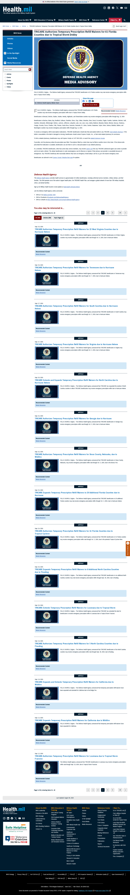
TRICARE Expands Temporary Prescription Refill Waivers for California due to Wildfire (72, 720)
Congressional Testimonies (101, 816)
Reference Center (98, 20)
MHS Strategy (40, 816)
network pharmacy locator (97, 138)
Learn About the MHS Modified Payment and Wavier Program (119, 824)
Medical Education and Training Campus (57, 836)
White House (71, 878)
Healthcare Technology (73, 846)
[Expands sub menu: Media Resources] (5, 63)
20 (120, 213)
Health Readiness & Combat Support (72, 840)
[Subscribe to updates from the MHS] (126, 8)
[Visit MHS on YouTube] (121, 8)
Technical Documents (104, 847)
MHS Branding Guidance (42, 826)
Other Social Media (91, 105)
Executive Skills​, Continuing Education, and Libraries (57, 830)
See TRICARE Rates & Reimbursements (119, 837)
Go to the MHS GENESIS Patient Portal (120, 819)
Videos (10, 48)
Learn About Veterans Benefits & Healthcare (119, 830)
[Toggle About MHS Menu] (30, 20)
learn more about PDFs (102, 891)
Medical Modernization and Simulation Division (57, 841)
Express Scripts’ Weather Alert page (63, 158)
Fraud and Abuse (47, 874)
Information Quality (101, 874)
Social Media (12, 58)
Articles (10, 39)
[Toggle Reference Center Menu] (106, 20)
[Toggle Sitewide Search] (124, 20)
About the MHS (23, 20)
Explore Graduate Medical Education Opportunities (118, 852)
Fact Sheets (101, 820)
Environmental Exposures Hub (71, 828)
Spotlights (10, 84)
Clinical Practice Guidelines (102, 811)
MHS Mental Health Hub (73, 825)
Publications (101, 841)
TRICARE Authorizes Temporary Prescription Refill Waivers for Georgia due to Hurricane (73, 418)
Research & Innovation (73, 858)
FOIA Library (101, 823)
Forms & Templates (103, 825)
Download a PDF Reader (85, 891)
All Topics (69, 813)
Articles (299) (47, 218)
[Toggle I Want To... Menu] (119, 20)
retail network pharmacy (116, 132)
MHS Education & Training (43, 20)
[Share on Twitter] (87, 101)
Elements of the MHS (42, 813)
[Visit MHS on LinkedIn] (109, 8)
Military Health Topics (66, 20)
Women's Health (71, 864)
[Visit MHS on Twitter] (117, 8)
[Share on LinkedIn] (90, 101)
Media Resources (121, 111)
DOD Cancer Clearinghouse (70, 816)
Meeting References (103, 833)
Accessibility (61, 874)
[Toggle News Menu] (88, 20)
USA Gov (60, 878)
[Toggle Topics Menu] (75, 20)
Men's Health (70, 861)
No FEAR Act (34, 874)
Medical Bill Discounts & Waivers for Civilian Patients (73, 851)
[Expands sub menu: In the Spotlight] (5, 53)
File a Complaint (117, 856)
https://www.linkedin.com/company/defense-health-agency (63, 200)
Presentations (101, 838)
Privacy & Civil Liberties (73, 856)
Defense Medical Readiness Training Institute (56, 824)
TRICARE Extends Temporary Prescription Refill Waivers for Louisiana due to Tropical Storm (75, 608)
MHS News (83, 20)
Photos (10, 43)
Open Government (117, 874)
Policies (100, 836)
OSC (81, 878)
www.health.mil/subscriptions (72, 187)
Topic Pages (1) (58, 218)
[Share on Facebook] (83, 101)
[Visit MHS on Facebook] (113, 8)
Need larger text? (121, 26)
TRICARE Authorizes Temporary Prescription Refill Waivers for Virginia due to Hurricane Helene (76, 344)
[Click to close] (127, 543)
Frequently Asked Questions (102, 829)
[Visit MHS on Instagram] (104, 8)
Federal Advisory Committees (40, 820)
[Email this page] (93, 101)
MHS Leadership (40, 811)
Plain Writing (48, 878)
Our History (39, 823)
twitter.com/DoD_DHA (49, 195)
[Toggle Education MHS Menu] (54, 20)
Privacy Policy (21, 874)
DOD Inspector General (84, 874)
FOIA (71, 874)
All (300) (37, 218)
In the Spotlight (13, 53)
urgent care (89, 149)
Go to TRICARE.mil (118, 811)
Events (9, 77)
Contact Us (39, 829)
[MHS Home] (15, 814)
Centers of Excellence (73, 843)
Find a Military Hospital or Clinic (119, 814)
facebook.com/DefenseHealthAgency (58, 197)
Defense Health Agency (43, 178)
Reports (100, 844)
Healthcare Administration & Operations (71, 834)
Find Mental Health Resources (118, 841)
